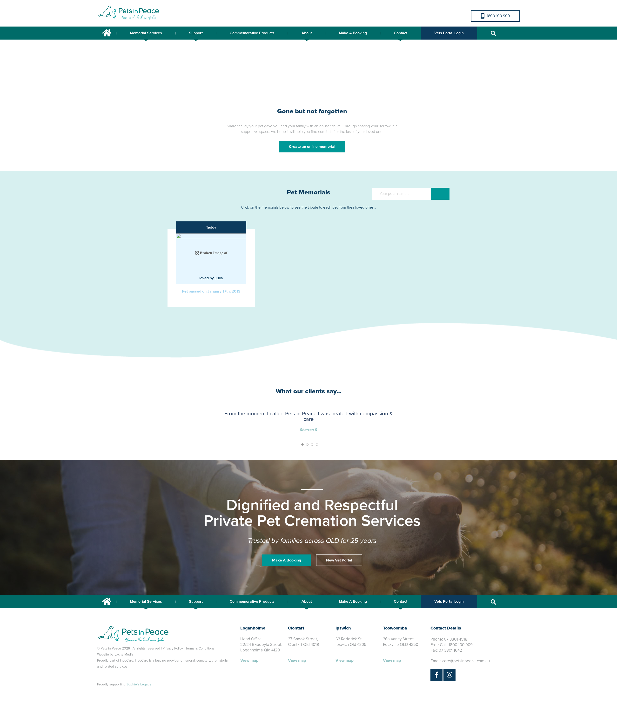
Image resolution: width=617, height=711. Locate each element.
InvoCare (126, 660)
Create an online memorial (312, 146)
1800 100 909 (498, 16)
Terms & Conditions (200, 648)
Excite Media (123, 654)
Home (106, 33)
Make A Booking (353, 33)
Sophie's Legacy (139, 684)
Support (196, 33)
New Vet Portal (339, 560)
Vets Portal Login (449, 33)
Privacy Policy (173, 648)
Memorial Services (146, 33)
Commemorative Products (252, 33)
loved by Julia (211, 278)
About (307, 33)
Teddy (211, 227)
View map (249, 660)
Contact (400, 33)
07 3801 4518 (455, 639)
